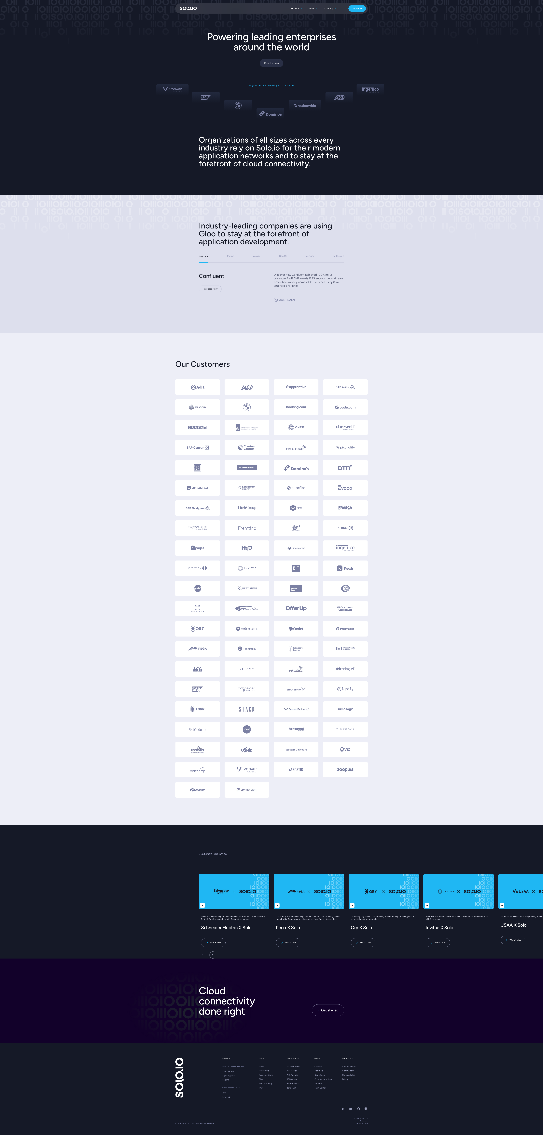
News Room (319, 1075)
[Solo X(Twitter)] (343, 1109)
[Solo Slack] (366, 1109)
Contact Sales (348, 1075)
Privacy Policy (361, 1118)
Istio (224, 1092)
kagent (225, 1079)
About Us (318, 1070)
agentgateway (229, 1071)
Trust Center (320, 1088)
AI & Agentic (292, 1075)
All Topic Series (293, 1066)
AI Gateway (292, 1070)
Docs (261, 1066)
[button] (212, 955)
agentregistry (228, 1075)
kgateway (226, 1097)
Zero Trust (291, 1088)
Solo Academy (265, 1083)
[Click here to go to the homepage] (188, 8)
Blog (261, 1079)
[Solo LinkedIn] (350, 1109)
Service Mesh (293, 1083)
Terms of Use (362, 1123)
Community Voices (323, 1079)
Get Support (348, 1070)
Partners (318, 1083)
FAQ (261, 1088)
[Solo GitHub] (358, 1109)
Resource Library (266, 1075)
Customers (264, 1070)
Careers (318, 1066)
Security (364, 1121)
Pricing (345, 1079)
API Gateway (293, 1079)
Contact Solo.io (349, 1066)
